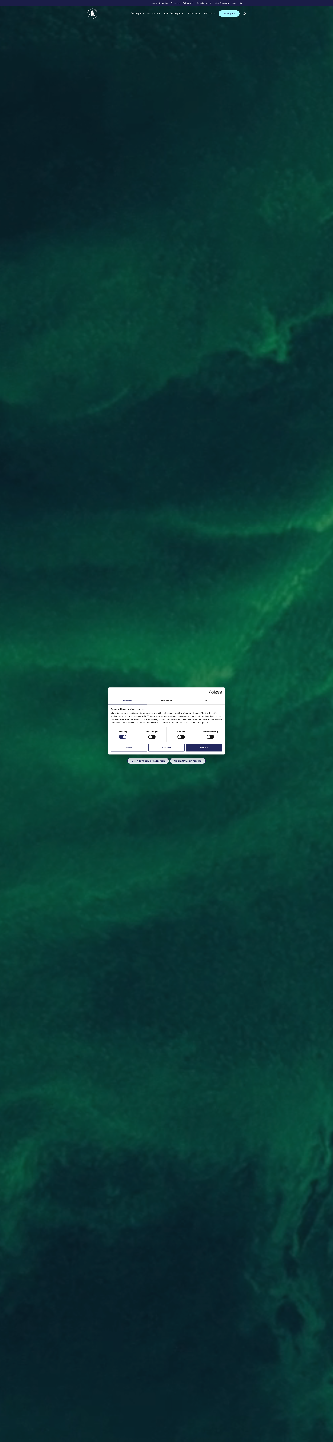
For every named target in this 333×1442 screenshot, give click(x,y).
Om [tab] (205, 701)
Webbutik (187, 3)
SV (241, 3)
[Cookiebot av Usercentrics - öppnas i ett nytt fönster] (210, 692)
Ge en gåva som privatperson (148, 760)
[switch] (152, 738)
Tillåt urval (166, 748)
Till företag (192, 13)
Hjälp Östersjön (172, 13)
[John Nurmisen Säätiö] (92, 13)
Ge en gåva (229, 13)
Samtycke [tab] (127, 701)
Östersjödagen (203, 3)
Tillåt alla (204, 748)
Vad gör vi (152, 13)
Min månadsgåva (222, 3)
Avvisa (129, 748)
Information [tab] (166, 701)
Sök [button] (234, 3)
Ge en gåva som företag (187, 760)
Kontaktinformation (159, 3)
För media (175, 3)
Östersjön (136, 13)
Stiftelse (208, 13)
